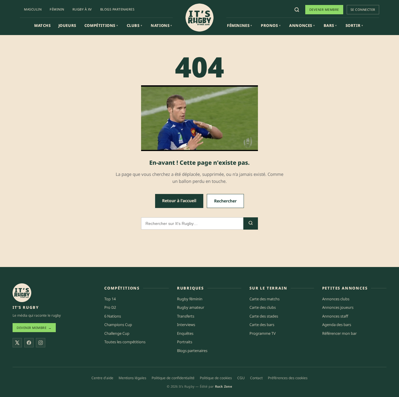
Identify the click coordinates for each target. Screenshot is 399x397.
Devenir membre (324, 9)
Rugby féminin (189, 298)
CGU (241, 377)
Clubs (134, 25)
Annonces (302, 25)
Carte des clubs (262, 307)
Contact (256, 377)
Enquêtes (185, 333)
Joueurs (67, 25)
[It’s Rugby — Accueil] (22, 292)
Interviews (186, 324)
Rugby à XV (82, 9)
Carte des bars (261, 324)
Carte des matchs (264, 298)
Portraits (184, 341)
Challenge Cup (116, 333)
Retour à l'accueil (179, 200)
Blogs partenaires (117, 9)
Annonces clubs (335, 298)
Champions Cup (118, 324)
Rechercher (225, 201)
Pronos (270, 25)
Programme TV (262, 333)
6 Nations (112, 316)
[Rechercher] (297, 10)
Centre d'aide (102, 377)
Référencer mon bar (339, 333)
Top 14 (110, 298)
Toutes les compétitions (124, 341)
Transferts (185, 316)
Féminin (57, 9)
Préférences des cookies (288, 377)
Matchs (42, 25)
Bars (330, 25)
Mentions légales (132, 377)
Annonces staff (335, 316)
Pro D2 (110, 307)
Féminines (239, 25)
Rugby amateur (190, 307)
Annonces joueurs (337, 307)
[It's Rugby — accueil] (199, 17)
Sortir (354, 25)
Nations (161, 25)
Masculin (32, 9)
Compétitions (101, 25)
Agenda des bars (336, 324)
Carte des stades (263, 316)
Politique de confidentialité (173, 377)
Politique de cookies (216, 377)
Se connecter (363, 9)
